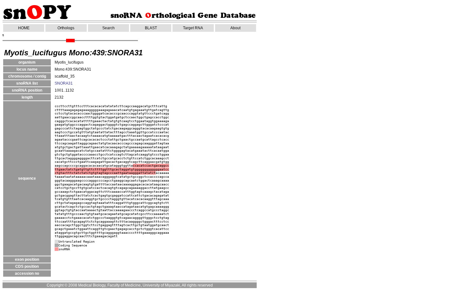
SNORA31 (64, 83)
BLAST (151, 28)
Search (108, 28)
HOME (24, 28)
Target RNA (193, 28)
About (235, 28)
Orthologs (66, 28)
